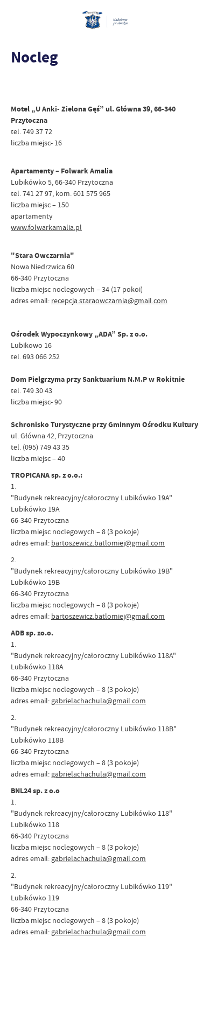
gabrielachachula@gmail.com (98, 700)
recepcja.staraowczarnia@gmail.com (109, 300)
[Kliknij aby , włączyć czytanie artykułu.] (19, 87)
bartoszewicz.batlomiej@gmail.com (108, 543)
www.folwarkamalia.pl (46, 227)
